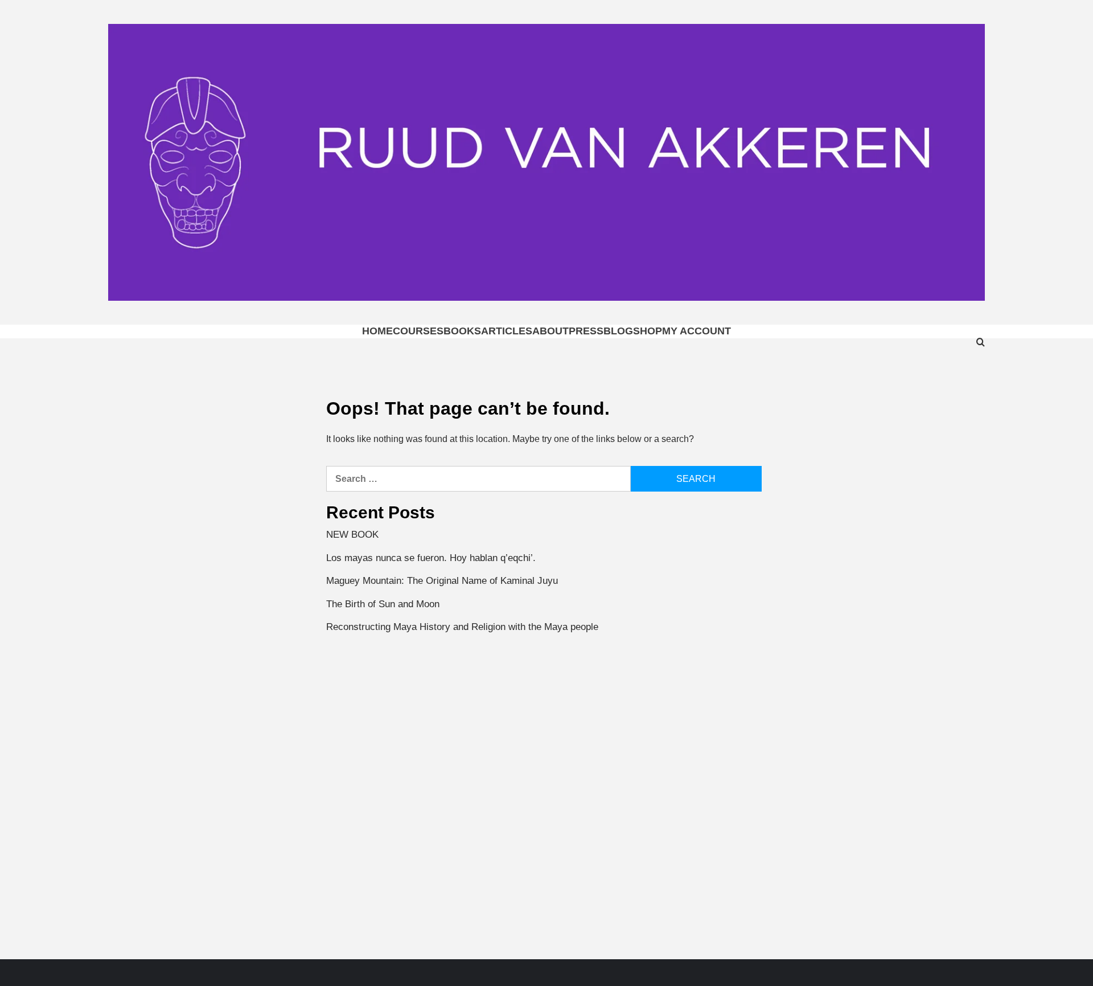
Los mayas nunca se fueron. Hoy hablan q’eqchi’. (431, 558)
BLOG (618, 331)
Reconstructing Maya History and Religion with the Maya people (462, 626)
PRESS (586, 331)
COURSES (418, 331)
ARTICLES (506, 331)
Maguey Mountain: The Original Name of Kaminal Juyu (442, 580)
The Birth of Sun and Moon (382, 604)
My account (696, 331)
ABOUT (550, 331)
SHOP (647, 331)
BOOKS (462, 331)
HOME (377, 331)
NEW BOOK (352, 534)
